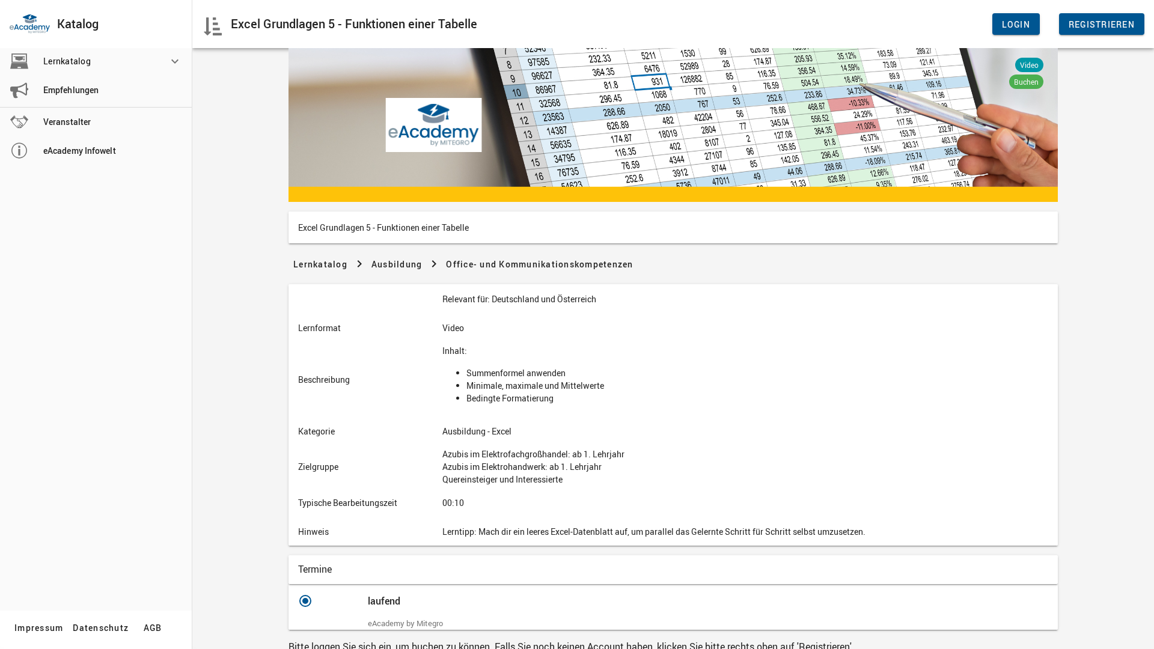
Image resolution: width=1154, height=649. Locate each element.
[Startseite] (30, 24)
